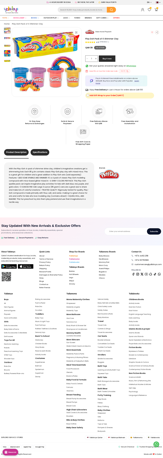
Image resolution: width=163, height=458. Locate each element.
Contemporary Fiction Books (140, 369)
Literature (132, 359)
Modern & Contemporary (138, 355)
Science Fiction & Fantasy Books (141, 366)
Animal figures (9, 310)
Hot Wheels (74, 274)
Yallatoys (73, 256)
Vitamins (69, 391)
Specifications (40, 152)
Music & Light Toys (42, 321)
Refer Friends (44, 287)
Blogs (41, 281)
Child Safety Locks (105, 306)
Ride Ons (7, 366)
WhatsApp (131, 66)
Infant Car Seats (104, 351)
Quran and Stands (136, 336)
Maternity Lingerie (73, 307)
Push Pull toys (40, 325)
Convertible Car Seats (106, 344)
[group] (46, 62)
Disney (37, 377)
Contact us (43, 284)
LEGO (65, 18)
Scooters (38, 310)
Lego (71, 277)
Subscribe (154, 231)
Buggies (101, 362)
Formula (69, 387)
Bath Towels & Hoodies (106, 391)
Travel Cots (102, 325)
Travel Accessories (105, 332)
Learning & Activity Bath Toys (109, 370)
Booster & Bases (104, 340)
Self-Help (132, 388)
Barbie (72, 271)
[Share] (157, 32)
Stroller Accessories (105, 359)
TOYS (4, 18)
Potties (100, 403)
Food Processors (72, 369)
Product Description (16, 152)
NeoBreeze (103, 259)
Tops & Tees (102, 424)
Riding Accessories (42, 299)
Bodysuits (101, 431)
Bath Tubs (102, 385)
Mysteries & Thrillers (136, 351)
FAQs (41, 278)
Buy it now (107, 59)
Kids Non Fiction (135, 307)
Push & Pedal (40, 303)
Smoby (72, 284)
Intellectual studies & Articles (140, 384)
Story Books (39, 347)
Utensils (69, 372)
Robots (7, 348)
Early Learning (134, 318)
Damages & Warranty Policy (51, 275)
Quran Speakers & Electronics (140, 340)
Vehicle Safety (103, 299)
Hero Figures (8, 307)
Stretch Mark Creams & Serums (78, 346)
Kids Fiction (133, 310)
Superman (39, 373)
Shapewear (70, 303)
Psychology (133, 392)
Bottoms (101, 420)
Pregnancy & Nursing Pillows (77, 357)
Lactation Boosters (73, 336)
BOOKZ (34, 18)
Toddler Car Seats (105, 347)
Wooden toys (9, 359)
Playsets (7, 314)
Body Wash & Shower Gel (76, 325)
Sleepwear (102, 413)
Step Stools (102, 399)
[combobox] (87, 10)
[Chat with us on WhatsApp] (156, 444)
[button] (149, 2)
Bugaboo (103, 271)
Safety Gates (103, 310)
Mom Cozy (103, 265)
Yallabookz (74, 262)
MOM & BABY (19, 18)
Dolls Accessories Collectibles (15, 333)
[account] (142, 10)
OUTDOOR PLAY (50, 18)
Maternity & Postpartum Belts (77, 361)
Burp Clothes (71, 424)
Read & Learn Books (43, 351)
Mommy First (104, 262)
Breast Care (71, 406)
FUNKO (77, 18)
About (41, 256)
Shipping (43, 268)
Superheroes (40, 362)
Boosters (69, 416)
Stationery (39, 340)
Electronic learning (11, 344)
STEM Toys (8, 355)
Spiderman (39, 369)
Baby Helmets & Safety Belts (108, 303)
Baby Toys (39, 318)
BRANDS (88, 18)
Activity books (40, 354)
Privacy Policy (45, 262)
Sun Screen (70, 342)
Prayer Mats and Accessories (140, 344)
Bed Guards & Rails (105, 314)
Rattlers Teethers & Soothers (46, 329)
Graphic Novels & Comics (139, 362)
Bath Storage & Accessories (108, 381)
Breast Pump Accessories (76, 398)
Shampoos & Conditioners (76, 329)
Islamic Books (134, 333)
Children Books (41, 344)
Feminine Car (71, 322)
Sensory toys (40, 332)
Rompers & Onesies (105, 427)
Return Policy (44, 265)
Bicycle (7, 370)
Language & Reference (138, 395)
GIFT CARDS (101, 18)
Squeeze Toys (103, 373)
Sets (99, 417)
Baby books (133, 321)
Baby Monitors (103, 317)
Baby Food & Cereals (74, 384)
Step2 (71, 280)
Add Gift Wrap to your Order (107, 95)
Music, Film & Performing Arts (140, 381)
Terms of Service (46, 259)
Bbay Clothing (103, 406)
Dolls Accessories (11, 325)
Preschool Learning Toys (13, 351)
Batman (38, 366)
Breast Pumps (71, 402)
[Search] (111, 10)
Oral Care (70, 318)
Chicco (102, 278)
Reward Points (45, 271)
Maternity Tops (72, 310)
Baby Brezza (104, 256)
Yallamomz (74, 259)
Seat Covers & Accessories (76, 412)
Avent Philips (104, 268)
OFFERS (116, 17)
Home (7, 24)
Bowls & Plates (72, 376)
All (5, 303)
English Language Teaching (140, 314)
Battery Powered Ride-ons (14, 373)
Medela (102, 275)
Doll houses (8, 336)
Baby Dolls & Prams (11, 329)
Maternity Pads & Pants (75, 354)
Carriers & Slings (104, 329)
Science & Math (135, 377)
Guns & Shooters (10, 318)
